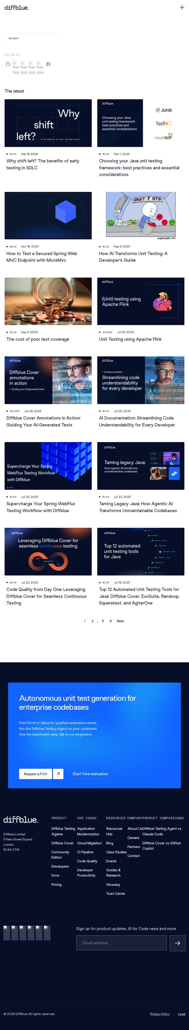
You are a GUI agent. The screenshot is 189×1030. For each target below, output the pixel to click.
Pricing (56, 884)
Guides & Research (113, 873)
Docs (55, 875)
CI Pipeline (85, 852)
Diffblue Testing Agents (63, 831)
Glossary (113, 884)
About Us (134, 828)
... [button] (97, 621)
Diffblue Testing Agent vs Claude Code (161, 831)
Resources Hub (114, 831)
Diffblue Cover (62, 843)
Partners (133, 846)
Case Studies (116, 852)
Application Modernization (88, 831)
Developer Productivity (86, 873)
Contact (133, 855)
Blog (109, 843)
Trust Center (115, 893)
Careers (133, 837)
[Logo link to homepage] (17, 7)
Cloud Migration (89, 843)
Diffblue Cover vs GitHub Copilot (161, 846)
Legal (182, 1014)
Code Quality (87, 861)
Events (111, 861)
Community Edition (60, 855)
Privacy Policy (160, 1014)
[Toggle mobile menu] (182, 7)
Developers (60, 866)
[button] (72, 621)
